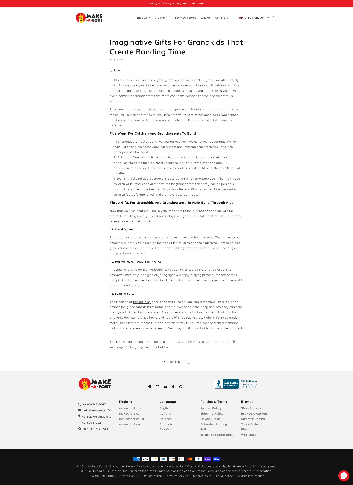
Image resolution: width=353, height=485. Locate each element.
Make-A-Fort (213, 317)
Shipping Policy (211, 413)
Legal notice (224, 476)
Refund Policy (210, 408)
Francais (166, 424)
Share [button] (117, 70)
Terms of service (176, 476)
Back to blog (179, 362)
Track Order (250, 424)
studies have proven (188, 90)
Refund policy (152, 476)
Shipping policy (202, 476)
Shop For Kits (251, 408)
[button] (143, 18)
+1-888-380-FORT (94, 404)
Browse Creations (254, 413)
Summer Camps (253, 419)
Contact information (250, 476)
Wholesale (248, 434)
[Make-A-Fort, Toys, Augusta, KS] (237, 384)
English (165, 408)
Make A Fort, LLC (99, 466)
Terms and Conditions (216, 434)
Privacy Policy (210, 419)
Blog (244, 429)
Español (166, 429)
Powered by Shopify (102, 475)
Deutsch (166, 419)
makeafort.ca (129, 413)
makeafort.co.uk (131, 419)
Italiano (165, 413)
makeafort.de (129, 424)
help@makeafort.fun (98, 410)
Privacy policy (129, 476)
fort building (142, 302)
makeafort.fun (130, 408)
